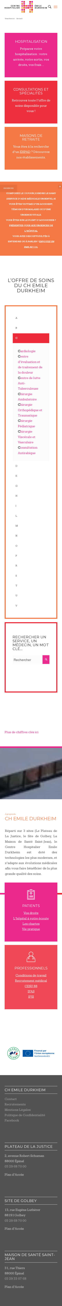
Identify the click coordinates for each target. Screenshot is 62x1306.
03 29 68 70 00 (15, 1166)
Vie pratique (31, 929)
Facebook (12, 1120)
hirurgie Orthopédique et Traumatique (30, 410)
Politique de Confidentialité (25, 1115)
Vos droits (31, 913)
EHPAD (25, 152)
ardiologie (26, 351)
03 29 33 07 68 (15, 1279)
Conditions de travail (31, 975)
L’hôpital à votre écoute (31, 918)
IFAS (31, 992)
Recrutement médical (31, 981)
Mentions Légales (18, 1110)
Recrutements (15, 1104)
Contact (11, 1099)
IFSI (31, 997)
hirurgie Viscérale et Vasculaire (26, 437)
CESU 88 (31, 986)
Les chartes (31, 924)
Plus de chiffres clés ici (21, 732)
